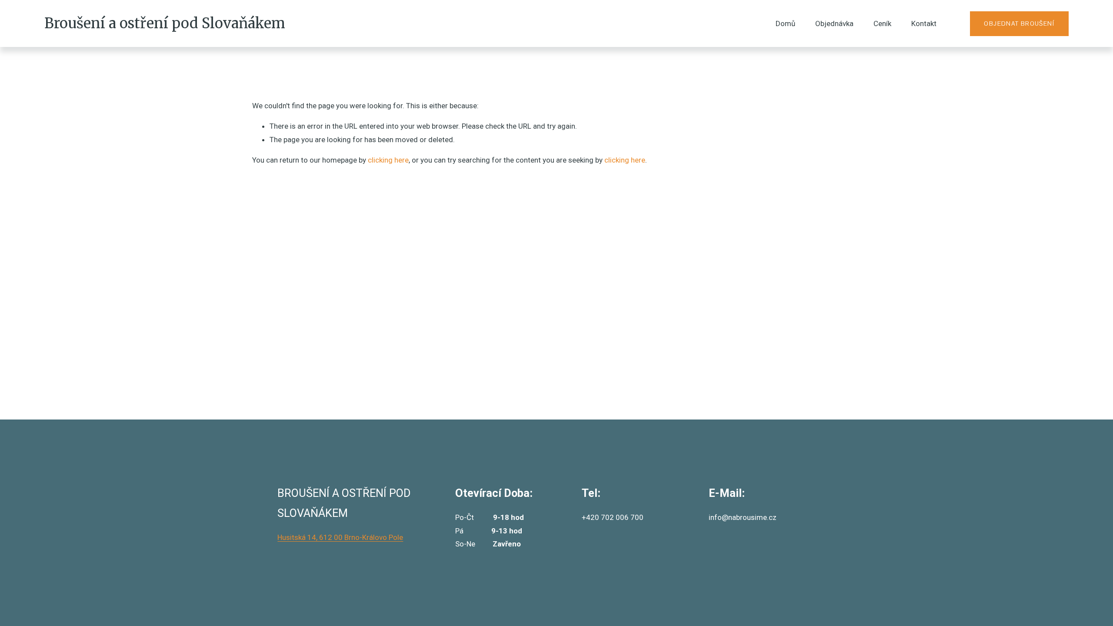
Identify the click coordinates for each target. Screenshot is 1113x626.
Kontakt (923, 23)
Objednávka (834, 23)
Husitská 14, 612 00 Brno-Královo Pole (340, 537)
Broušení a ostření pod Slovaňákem (164, 23)
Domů (785, 23)
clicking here (388, 160)
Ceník (882, 23)
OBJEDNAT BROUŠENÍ (1019, 23)
